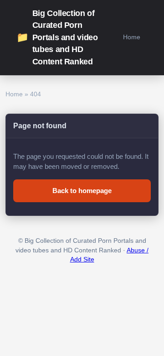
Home (131, 37)
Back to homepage (82, 190)
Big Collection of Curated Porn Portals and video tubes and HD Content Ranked (57, 37)
